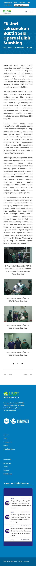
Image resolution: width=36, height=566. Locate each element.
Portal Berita (8, 5)
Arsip (5, 438)
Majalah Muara (9, 449)
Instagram (7, 463)
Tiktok (6, 467)
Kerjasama (8, 442)
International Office (10, 3)
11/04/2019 (8, 48)
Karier (6, 445)
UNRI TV (6, 470)
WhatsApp (8, 474)
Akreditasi (22, 3)
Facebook (7, 460)
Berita (29, 48)
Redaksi (20, 48)
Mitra (28, 3)
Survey (6, 435)
